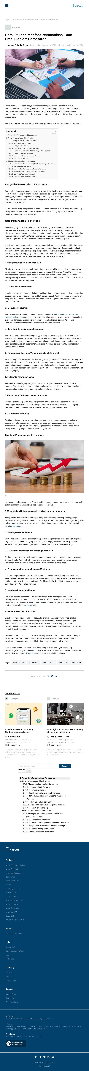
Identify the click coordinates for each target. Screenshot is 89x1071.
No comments (13, 745)
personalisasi (48, 662)
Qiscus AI (9, 885)
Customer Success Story (15, 951)
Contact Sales (11, 994)
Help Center (10, 998)
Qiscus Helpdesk (12, 904)
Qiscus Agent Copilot (13, 889)
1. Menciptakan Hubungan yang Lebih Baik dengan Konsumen (34, 164)
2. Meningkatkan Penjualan (21, 166)
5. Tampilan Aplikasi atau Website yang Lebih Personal (31, 151)
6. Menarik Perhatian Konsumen (23, 176)
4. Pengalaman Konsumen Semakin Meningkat (28, 171)
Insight (7, 20)
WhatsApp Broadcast (13, 873)
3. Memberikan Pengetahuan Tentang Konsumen (29, 169)
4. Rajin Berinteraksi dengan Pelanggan (26, 148)
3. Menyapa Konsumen (20, 146)
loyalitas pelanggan (13, 526)
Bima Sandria (14, 737)
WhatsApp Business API (14, 900)
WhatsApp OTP (11, 912)
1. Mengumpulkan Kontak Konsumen (25, 141)
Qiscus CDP (10, 916)
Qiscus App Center (12, 881)
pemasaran (33, 662)
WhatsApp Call (11, 892)
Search (65, 766)
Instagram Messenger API (15, 920)
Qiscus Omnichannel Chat (15, 865)
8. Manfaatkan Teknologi (20, 158)
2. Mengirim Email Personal (21, 143)
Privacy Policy (38, 1062)
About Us (9, 973)
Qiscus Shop (10, 877)
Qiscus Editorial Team (18, 45)
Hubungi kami (32, 653)
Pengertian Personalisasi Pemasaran (22, 135)
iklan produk (18, 662)
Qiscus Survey (11, 896)
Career (8, 976)
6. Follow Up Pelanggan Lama (22, 153)
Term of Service (50, 1062)
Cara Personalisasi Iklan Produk (21, 138)
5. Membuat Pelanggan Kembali (23, 174)
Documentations (12, 1002)
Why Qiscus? (10, 947)
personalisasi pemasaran (70, 662)
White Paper (10, 959)
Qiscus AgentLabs (12, 869)
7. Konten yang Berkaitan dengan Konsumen (27, 156)
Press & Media (11, 980)
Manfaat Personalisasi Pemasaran (21, 161)
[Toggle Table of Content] (53, 132)
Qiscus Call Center (12, 908)
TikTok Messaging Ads (14, 933)
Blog (7, 955)
